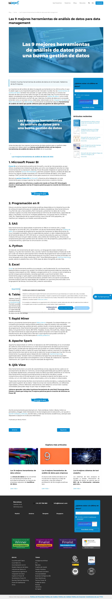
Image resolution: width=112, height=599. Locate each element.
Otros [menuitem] (13, 584)
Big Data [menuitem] (37, 565)
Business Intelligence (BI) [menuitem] (43, 576)
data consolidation (15, 102)
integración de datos (61, 100)
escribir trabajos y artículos (18, 414)
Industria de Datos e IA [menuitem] (19, 569)
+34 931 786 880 (41, 503)
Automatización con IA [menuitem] (19, 565)
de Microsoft (27, 178)
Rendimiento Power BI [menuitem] (19, 578)
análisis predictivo (43, 335)
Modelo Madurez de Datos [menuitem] (20, 567)
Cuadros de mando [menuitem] (41, 567)
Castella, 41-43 (17, 504)
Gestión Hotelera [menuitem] (40, 569)
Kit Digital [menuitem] (38, 589)
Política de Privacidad (37, 597)
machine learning (63, 257)
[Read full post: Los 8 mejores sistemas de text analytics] (86, 464)
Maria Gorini (84, 125)
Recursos (82, 3)
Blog (74, 3)
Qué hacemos (57, 3)
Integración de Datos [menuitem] (18, 574)
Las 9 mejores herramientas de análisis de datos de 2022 (32, 157)
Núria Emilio (84, 132)
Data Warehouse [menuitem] (40, 578)
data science (41, 322)
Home (15, 12)
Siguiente (63, 430)
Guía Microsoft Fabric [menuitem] (18, 560)
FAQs (101, 597)
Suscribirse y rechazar (82, 308)
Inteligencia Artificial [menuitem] (41, 560)
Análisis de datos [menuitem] (40, 582)
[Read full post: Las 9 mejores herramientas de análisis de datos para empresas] (54, 464)
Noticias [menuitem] (37, 584)
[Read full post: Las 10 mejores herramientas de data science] (23, 464)
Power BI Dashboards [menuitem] (18, 582)
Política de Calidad (65, 597)
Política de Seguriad (78, 597)
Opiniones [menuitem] (38, 587)
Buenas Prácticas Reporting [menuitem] (20, 580)
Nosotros (67, 3)
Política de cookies (42, 299)
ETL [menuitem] (36, 563)
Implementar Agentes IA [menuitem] (19, 571)
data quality (29, 102)
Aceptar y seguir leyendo (65, 308)
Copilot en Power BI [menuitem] (18, 576)
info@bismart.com (60, 503)
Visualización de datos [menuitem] (42, 571)
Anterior (14, 430)
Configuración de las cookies (51, 308)
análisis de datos (53, 96)
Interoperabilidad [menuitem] (40, 574)
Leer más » (14, 488)
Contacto (99, 3)
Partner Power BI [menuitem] (40, 580)
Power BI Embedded (29, 172)
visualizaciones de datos (18, 302)
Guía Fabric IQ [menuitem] (16, 563)
